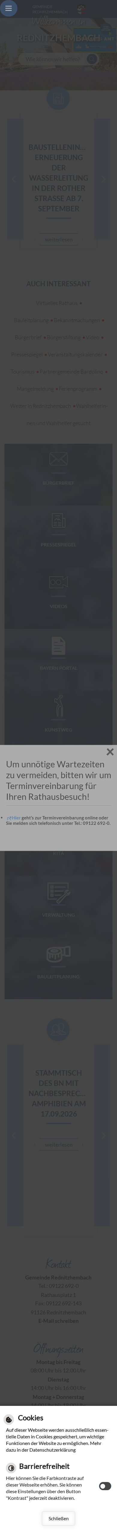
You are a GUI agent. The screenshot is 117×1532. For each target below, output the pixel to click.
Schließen (59, 1518)
